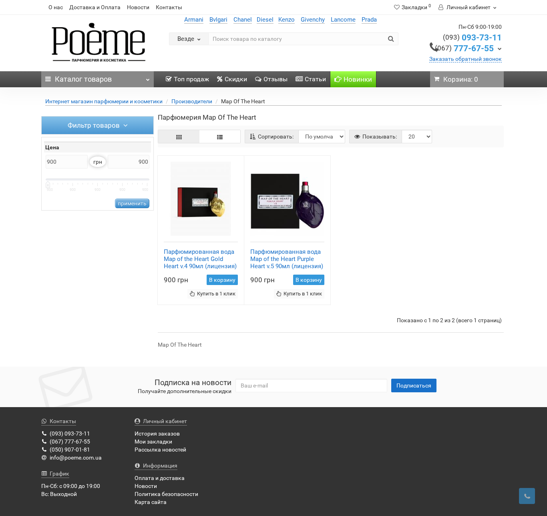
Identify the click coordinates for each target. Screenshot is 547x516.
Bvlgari (218, 19)
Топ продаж (191, 79)
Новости (138, 7)
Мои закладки (153, 441)
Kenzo (286, 19)
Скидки (236, 79)
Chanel (242, 19)
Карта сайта (151, 502)
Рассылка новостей (160, 449)
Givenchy (313, 19)
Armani (193, 19)
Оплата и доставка (160, 478)
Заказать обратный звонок (465, 59)
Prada (369, 19)
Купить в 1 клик (216, 294)
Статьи (315, 79)
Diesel (265, 19)
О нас (55, 7)
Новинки (358, 79)
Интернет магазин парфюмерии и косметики (104, 101)
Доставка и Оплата (95, 7)
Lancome (343, 19)
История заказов (157, 433)
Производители (191, 101)
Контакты (169, 7)
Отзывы (275, 79)
